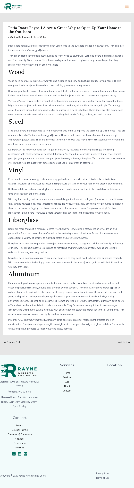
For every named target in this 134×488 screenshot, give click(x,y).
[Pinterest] (25, 454)
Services (67, 377)
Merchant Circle (20, 430)
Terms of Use (102, 478)
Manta (19, 425)
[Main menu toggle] (127, 6)
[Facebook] (14, 454)
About (67, 386)
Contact (67, 390)
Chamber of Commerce (20, 434)
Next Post (124, 342)
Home (67, 373)
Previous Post (12, 342)
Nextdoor (19, 438)
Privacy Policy (102, 473)
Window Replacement (21, 37)
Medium (20, 447)
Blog (67, 382)
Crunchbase (20, 443)
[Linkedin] (20, 454)
